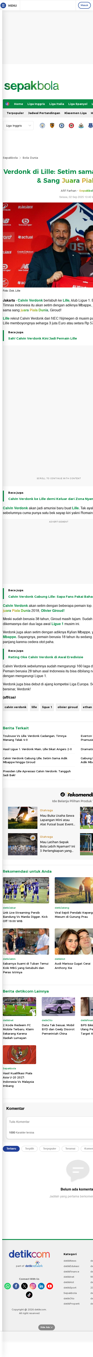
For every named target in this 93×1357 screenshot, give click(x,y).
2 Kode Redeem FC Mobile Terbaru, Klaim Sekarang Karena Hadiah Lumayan (18, 1031)
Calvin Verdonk (30, 300)
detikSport (70, 1287)
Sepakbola (10, 157)
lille (34, 707)
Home (18, 104)
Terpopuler (15, 113)
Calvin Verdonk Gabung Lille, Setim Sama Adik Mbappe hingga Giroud (35, 760)
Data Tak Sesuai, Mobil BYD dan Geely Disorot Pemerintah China (58, 1029)
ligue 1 (47, 707)
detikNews (70, 1260)
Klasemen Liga (75, 113)
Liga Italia (56, 104)
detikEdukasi (71, 1266)
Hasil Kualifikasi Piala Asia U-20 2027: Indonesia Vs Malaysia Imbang (18, 1079)
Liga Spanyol (77, 104)
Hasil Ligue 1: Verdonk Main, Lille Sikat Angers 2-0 (37, 749)
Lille (6, 318)
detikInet (69, 1276)
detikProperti (72, 1303)
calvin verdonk (15, 707)
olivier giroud (68, 707)
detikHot (69, 1282)
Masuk (84, 5)
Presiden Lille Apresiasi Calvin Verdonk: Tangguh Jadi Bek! (37, 773)
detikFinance (71, 1271)
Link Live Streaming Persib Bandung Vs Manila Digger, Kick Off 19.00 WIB (25, 917)
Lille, (67, 300)
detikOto (69, 1298)
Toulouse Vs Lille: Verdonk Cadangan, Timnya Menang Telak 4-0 (34, 737)
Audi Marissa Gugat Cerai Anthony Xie (72, 966)
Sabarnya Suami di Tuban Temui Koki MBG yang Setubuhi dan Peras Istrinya (25, 968)
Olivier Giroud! (52, 611)
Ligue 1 (57, 624)
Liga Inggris (36, 104)
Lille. (76, 508)
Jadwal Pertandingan (44, 113)
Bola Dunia (30, 157)
